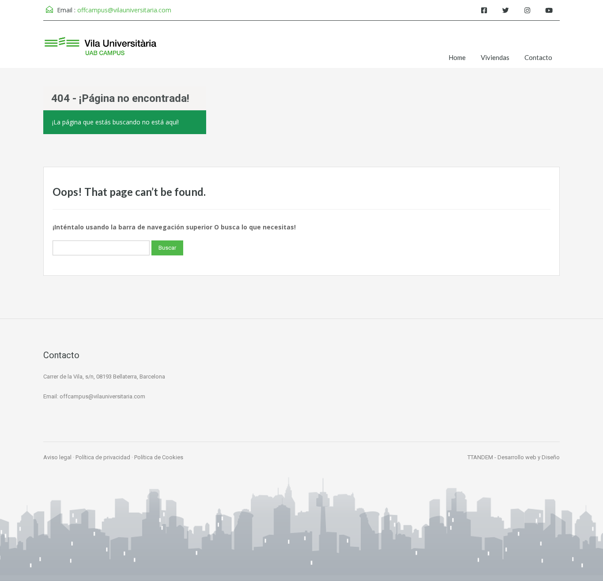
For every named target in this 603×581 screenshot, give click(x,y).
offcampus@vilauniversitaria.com (124, 10)
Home (457, 57)
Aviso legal (57, 457)
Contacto (538, 57)
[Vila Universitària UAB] (100, 51)
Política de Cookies (158, 457)
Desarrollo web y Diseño (528, 457)
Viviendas (495, 57)
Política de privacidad (102, 457)
